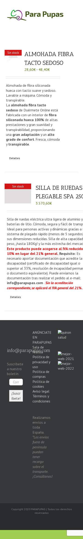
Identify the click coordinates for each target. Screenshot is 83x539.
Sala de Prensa (38, 349)
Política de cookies (41, 384)
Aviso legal (41, 391)
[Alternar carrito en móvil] (56, 23)
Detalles (14, 158)
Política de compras (41, 374)
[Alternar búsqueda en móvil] (65, 23)
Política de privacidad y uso (41, 361)
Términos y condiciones (41, 398)
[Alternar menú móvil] (74, 23)
